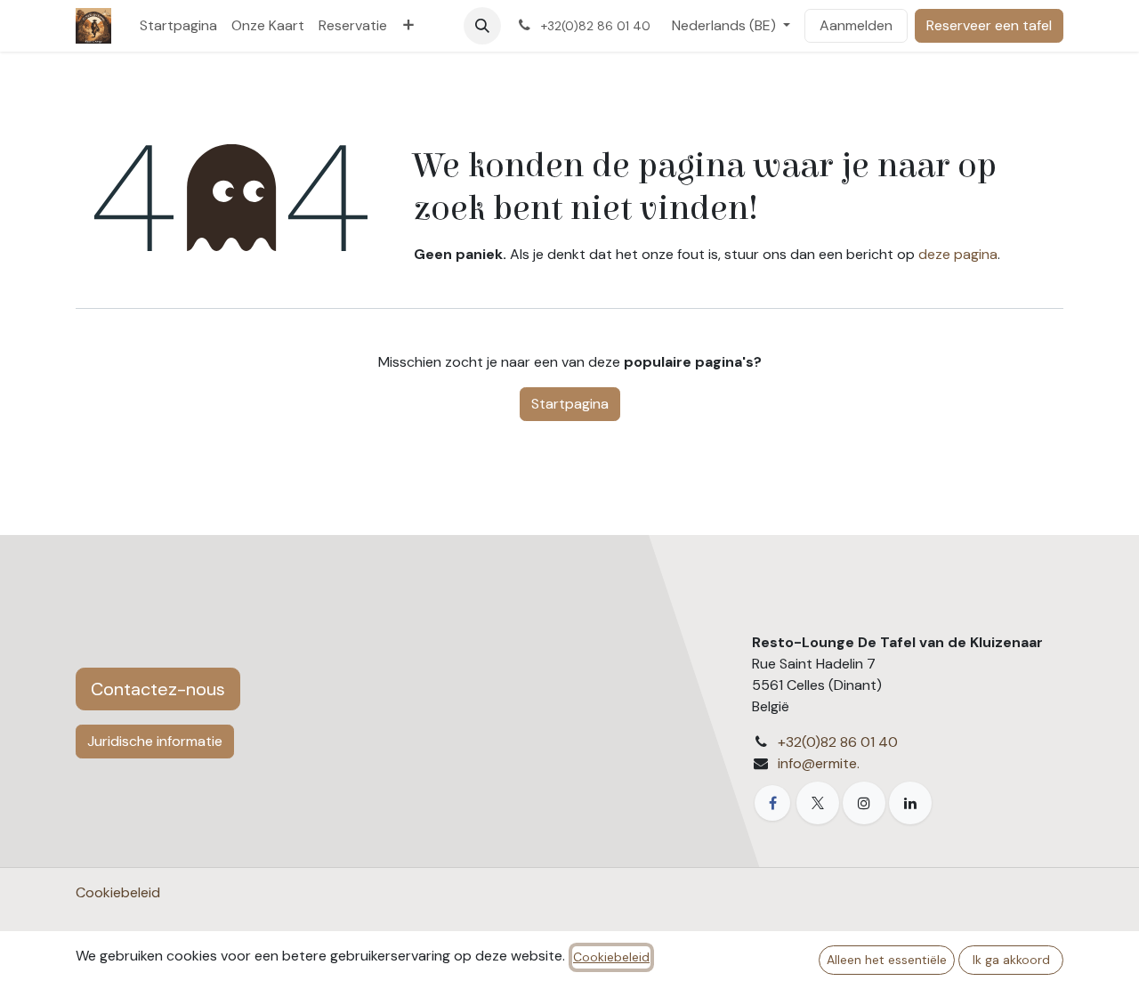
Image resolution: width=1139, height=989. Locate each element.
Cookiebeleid (118, 892)
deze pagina (958, 254)
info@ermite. (819, 763)
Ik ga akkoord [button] (1011, 960)
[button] (482, 26)
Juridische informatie (154, 741)
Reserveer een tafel (989, 25)
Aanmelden (856, 25)
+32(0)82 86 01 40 (838, 742)
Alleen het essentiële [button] (887, 960)
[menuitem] (178, 26)
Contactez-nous (158, 689)
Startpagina (570, 403)
